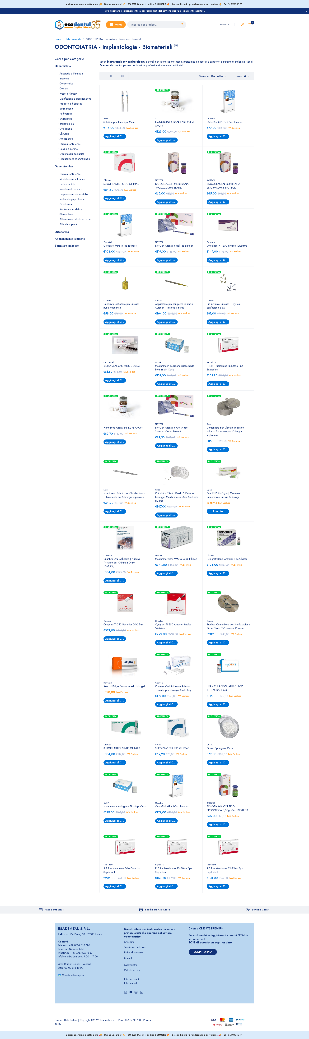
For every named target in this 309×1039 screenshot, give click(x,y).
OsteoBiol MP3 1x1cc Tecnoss (120, 246)
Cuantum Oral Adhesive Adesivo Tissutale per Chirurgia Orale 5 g (173, 688)
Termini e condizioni (134, 947)
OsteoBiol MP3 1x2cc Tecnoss (172, 806)
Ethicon (158, 555)
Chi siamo (129, 942)
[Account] (242, 24)
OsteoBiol (211, 118)
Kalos (209, 424)
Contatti (128, 958)
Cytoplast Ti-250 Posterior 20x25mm (123, 624)
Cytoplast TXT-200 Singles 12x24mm (227, 246)
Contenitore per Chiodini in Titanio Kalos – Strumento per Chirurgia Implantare (225, 431)
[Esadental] (78, 24)
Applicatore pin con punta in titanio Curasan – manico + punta (174, 305)
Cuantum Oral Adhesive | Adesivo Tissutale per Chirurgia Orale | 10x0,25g (121, 562)
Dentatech (107, 682)
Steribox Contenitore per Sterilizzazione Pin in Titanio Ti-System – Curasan (228, 626)
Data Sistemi (70, 1020)
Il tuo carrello (131, 983)
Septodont (211, 362)
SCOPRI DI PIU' (203, 952)
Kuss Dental (108, 362)
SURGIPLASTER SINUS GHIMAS (121, 748)
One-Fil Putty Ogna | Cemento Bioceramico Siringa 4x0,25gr (223, 495)
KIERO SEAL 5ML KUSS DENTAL (121, 366)
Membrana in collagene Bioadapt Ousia (124, 806)
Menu (118, 25)
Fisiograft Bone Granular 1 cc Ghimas (227, 559)
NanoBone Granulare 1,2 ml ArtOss (123, 427)
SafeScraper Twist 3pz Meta (119, 122)
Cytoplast (211, 242)
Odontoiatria (130, 965)
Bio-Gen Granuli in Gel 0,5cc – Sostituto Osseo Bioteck (172, 429)
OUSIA (158, 362)
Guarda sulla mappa (73, 975)
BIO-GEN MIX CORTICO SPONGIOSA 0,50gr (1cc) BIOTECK (227, 808)
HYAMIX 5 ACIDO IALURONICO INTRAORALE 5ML (225, 688)
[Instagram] (136, 992)
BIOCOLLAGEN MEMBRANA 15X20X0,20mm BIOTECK (172, 185)
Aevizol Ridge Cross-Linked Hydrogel (124, 686)
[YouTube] (131, 992)
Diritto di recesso (133, 952)
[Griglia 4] (122, 76)
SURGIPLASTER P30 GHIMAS (172, 748)
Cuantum (107, 555)
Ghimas (107, 180)
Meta (105, 118)
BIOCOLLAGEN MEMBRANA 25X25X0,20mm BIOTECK (223, 185)
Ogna (209, 489)
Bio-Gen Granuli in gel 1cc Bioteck (174, 246)
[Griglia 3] (117, 76)
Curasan (107, 300)
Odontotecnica (132, 970)
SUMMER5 (233, 4)
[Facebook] (125, 992)
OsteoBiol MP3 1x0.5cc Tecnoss (225, 122)
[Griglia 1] (105, 76)
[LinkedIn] (141, 992)
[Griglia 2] (111, 76)
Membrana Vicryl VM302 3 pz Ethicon (176, 559)
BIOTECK (159, 180)
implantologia (136, 62)
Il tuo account (131, 979)
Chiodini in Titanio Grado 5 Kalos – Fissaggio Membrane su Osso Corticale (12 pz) (176, 497)
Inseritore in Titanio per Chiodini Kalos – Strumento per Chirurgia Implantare (124, 495)
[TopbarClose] (306, 11)
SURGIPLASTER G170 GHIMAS (121, 184)
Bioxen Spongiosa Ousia (220, 748)
